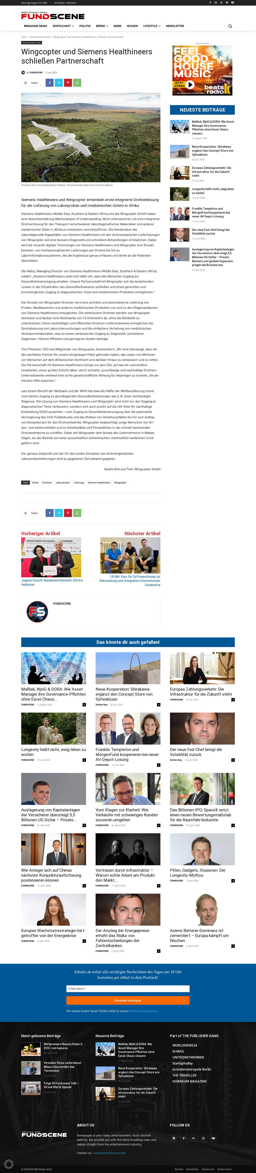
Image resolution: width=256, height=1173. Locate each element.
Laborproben (63, 482)
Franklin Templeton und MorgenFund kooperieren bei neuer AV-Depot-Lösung (211, 212)
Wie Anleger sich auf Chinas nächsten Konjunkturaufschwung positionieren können (51, 875)
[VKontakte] (213, 1138)
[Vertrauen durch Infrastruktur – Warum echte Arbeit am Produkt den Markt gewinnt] (128, 849)
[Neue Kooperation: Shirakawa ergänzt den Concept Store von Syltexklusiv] (179, 151)
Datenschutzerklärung (143, 1011)
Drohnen (47, 482)
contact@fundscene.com (109, 1153)
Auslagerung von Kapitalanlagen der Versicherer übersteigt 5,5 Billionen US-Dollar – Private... (50, 815)
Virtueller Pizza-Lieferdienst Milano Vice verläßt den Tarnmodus (62, 1066)
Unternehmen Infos (40, 37)
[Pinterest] (68, 83)
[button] (230, 26)
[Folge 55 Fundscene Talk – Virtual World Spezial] (31, 1088)
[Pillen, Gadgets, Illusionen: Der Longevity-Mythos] (202, 849)
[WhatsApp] (77, 83)
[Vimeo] (227, 3)
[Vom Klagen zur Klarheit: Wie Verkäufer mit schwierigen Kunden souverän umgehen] (128, 789)
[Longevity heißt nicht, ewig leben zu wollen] (179, 194)
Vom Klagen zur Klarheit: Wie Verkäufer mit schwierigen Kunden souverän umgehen (127, 815)
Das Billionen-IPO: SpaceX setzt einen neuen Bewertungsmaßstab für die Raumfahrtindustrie (200, 815)
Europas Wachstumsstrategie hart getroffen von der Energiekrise (52, 933)
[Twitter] (221, 3)
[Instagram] (216, 3)
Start (24, 37)
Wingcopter (120, 482)
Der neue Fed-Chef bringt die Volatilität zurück (196, 752)
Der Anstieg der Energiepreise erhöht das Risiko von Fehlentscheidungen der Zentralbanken (122, 938)
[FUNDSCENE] (23, 73)
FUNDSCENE (36, 72)
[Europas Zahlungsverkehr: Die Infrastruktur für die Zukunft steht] (179, 173)
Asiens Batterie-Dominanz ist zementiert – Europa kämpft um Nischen (199, 935)
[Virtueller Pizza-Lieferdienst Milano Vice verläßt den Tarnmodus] (31, 1068)
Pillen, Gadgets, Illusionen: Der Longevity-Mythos (198, 873)
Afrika (35, 482)
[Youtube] (232, 3)
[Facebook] (210, 3)
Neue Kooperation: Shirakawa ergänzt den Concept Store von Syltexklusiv (212, 150)
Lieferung (79, 482)
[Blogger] (174, 1138)
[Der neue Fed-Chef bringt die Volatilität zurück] (179, 235)
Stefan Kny (101, 704)
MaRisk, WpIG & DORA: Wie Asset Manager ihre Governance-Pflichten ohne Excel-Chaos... (53, 694)
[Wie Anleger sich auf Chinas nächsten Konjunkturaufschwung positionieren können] (53, 849)
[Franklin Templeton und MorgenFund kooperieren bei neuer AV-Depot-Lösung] (179, 213)
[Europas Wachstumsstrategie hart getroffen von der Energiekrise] (53, 910)
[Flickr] (193, 1138)
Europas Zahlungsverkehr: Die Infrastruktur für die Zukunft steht (211, 171)
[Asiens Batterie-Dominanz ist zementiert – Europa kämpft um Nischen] (202, 910)
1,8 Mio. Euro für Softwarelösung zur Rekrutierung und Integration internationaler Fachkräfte (129, 581)
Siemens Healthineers (99, 482)
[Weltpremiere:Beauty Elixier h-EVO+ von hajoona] (31, 1049)
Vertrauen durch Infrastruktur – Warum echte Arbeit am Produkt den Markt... (125, 875)
